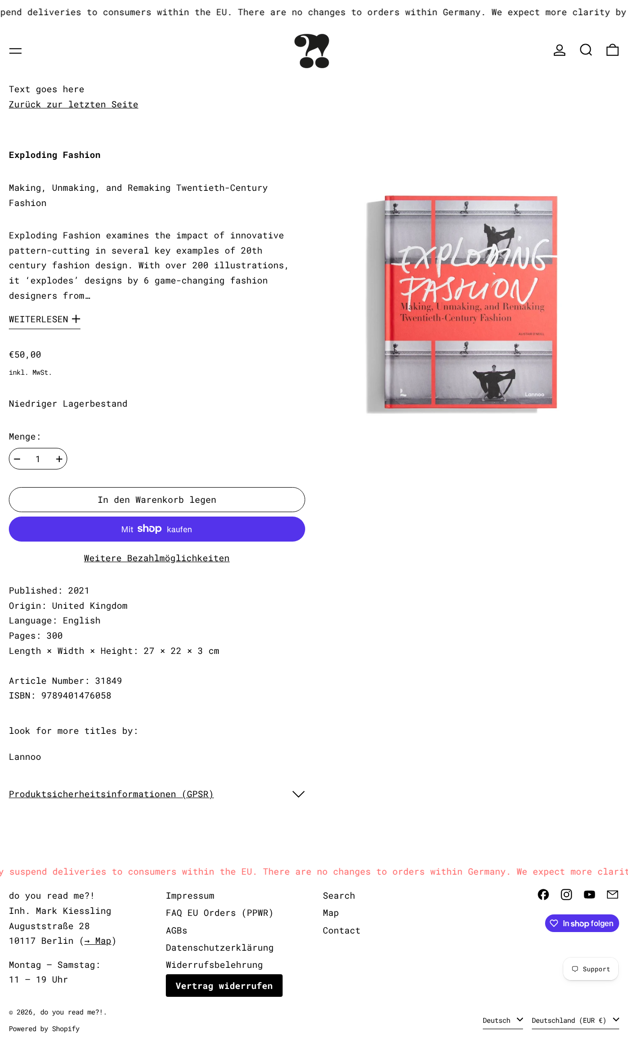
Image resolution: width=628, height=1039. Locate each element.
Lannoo (25, 756)
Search (339, 895)
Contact (342, 930)
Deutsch (498, 1020)
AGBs (176, 930)
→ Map (97, 940)
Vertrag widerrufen (224, 985)
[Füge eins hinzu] (59, 459)
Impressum (190, 895)
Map (331, 912)
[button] (586, 50)
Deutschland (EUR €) (571, 1020)
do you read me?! (71, 1011)
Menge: (25, 436)
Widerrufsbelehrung (214, 964)
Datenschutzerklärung (220, 947)
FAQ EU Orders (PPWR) (220, 912)
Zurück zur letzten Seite (73, 104)
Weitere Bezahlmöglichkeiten (157, 558)
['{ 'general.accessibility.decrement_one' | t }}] (17, 459)
